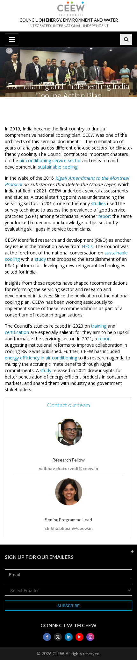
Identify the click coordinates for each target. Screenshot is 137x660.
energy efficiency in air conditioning (41, 358)
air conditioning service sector (50, 160)
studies (98, 203)
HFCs (87, 246)
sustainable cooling (57, 167)
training (98, 326)
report (104, 216)
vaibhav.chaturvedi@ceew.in (68, 468)
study (40, 259)
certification (17, 332)
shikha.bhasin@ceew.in (69, 528)
